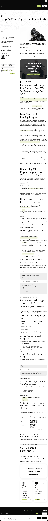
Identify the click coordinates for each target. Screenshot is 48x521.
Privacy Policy (5, 70)
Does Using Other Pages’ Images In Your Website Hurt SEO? (7, 42)
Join (12, 73)
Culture (27, 6)
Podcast (23, 6)
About (20, 6)
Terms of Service (11, 70)
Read (24, 499)
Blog (33, 6)
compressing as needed (36, 106)
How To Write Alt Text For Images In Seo (7, 44)
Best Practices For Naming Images (7, 39)
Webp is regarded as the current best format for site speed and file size (33, 99)
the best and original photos (33, 188)
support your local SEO (25, 130)
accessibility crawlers (24, 207)
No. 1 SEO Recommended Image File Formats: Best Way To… (7, 38)
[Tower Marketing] (4, 6)
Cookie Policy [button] (28, 518)
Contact (37, 513)
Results (17, 6)
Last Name (10, 65)
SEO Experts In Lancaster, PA (6, 50)
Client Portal (44, 6)
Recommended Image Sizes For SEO (7, 49)
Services (13, 6)
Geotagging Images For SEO (6, 46)
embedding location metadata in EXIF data (28, 237)
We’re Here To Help (34, 474)
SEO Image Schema (4, 47)
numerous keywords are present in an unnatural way (30, 141)
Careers (30, 6)
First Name (3, 65)
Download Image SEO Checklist (34, 74)
